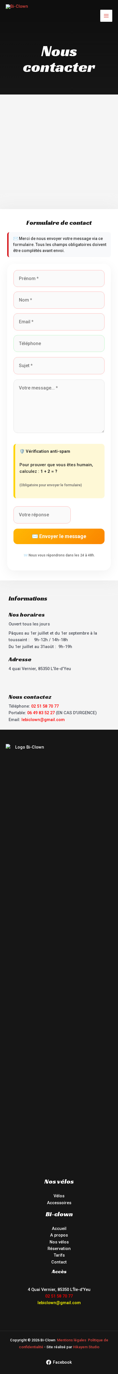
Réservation (59, 1248)
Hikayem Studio (86, 1347)
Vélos (59, 1195)
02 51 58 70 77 (45, 706)
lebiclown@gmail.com (43, 719)
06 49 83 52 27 (41, 712)
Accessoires (59, 1202)
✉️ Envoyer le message (59, 536)
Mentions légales (71, 1340)
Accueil (59, 1228)
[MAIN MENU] (106, 16)
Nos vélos (59, 1242)
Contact (59, 1262)
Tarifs (59, 1255)
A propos (59, 1235)
